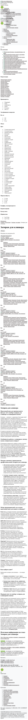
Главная (5, 9)
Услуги (5, 38)
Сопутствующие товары (12, 27)
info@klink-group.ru (8, 661)
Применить (3, 221)
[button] (4, 49)
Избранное (6, 30)
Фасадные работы (10, 40)
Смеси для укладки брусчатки (13, 14)
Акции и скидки (7, 36)
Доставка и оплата (10, 32)
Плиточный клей (10, 16)
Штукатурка (9, 17)
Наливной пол (9, 18)
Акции (5, 681)
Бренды (5, 29)
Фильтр (2, 230)
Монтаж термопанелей (12, 42)
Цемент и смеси (10, 20)
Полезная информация (11, 35)
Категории (8, 222)
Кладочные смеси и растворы (13, 13)
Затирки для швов (10, 12)
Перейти (3, 253)
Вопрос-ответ (9, 34)
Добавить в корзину (10, 253)
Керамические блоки (11, 25)
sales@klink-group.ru (9, 662)
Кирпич (8, 26)
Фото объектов (7, 43)
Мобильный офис (10, 39)
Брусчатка (8, 23)
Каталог (5, 10)
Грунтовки (9, 22)
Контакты (5, 44)
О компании (6, 31)
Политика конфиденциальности (11, 685)
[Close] (1, 48)
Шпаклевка (9, 21)
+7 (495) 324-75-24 (10, 660)
